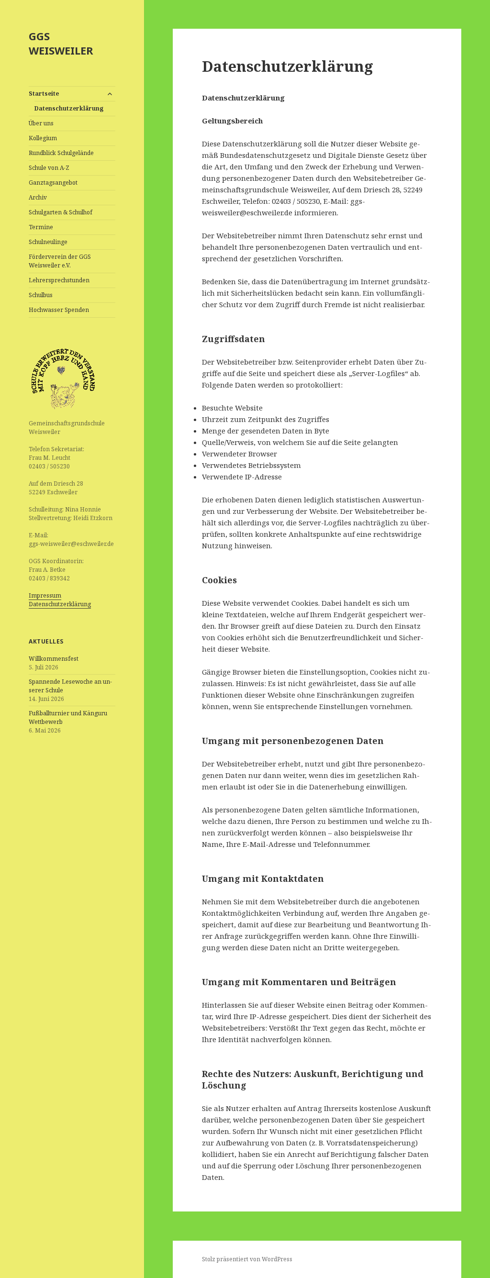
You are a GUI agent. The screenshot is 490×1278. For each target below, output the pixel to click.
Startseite (44, 93)
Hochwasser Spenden (59, 310)
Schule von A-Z (49, 168)
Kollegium (43, 138)
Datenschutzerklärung (68, 108)
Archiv (38, 197)
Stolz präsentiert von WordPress (247, 1259)
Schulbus (41, 295)
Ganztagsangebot (53, 182)
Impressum (45, 595)
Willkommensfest (53, 659)
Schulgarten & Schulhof (60, 212)
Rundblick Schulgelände (61, 153)
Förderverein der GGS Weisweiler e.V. (60, 261)
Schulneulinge (48, 242)
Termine (41, 227)
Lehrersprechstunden (59, 280)
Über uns (41, 123)
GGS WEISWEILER (61, 43)
